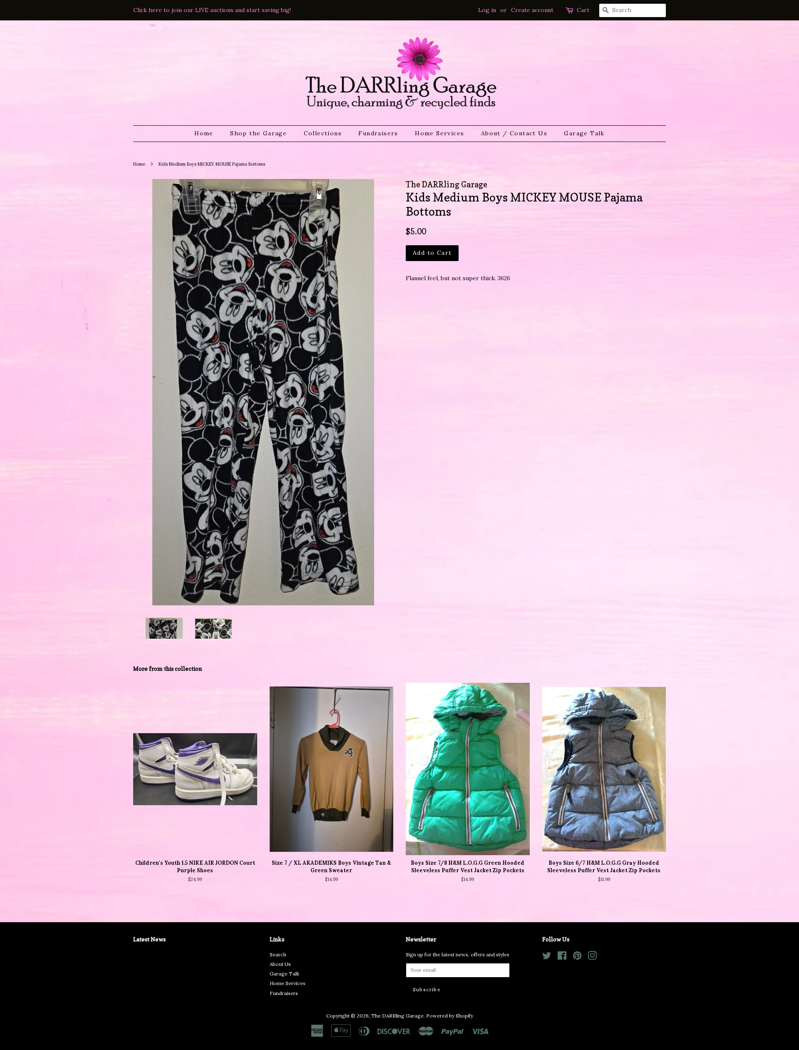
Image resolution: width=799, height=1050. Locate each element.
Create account (532, 10)
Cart (583, 10)
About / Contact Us (514, 133)
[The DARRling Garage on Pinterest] (577, 957)
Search (278, 954)
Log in (487, 10)
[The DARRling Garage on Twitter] (546, 957)
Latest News (149, 939)
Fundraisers (378, 133)
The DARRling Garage (397, 1016)
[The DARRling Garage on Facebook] (562, 957)
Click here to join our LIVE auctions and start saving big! (212, 10)
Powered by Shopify (449, 1016)
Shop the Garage (258, 133)
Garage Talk (584, 133)
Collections (323, 133)
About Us (280, 964)
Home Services (439, 133)
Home (203, 133)
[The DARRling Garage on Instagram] (592, 957)
